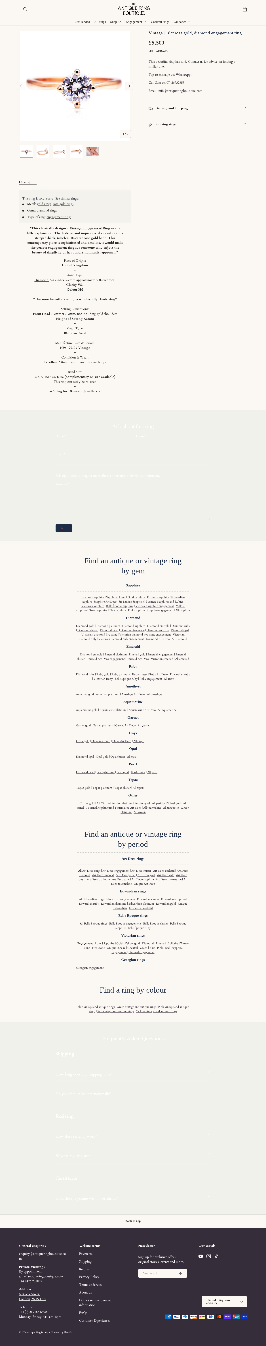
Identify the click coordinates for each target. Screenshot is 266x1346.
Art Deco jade (165, 875)
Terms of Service (90, 1284)
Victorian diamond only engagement (121, 639)
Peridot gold (142, 803)
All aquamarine (167, 710)
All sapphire (182, 610)
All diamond (179, 639)
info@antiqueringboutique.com (180, 91)
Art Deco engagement (116, 871)
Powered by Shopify (61, 1332)
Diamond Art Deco (158, 639)
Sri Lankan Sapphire (131, 602)
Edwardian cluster (148, 899)
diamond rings (47, 210)
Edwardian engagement (120, 899)
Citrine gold (87, 803)
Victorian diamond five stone (99, 635)
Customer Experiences (94, 1320)
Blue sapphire (117, 610)
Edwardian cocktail (141, 908)
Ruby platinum (120, 674)
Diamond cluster (87, 630)
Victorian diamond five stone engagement (145, 635)
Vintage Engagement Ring (90, 228)
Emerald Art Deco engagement (106, 659)
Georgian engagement (90, 968)
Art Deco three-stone (168, 879)
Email (59, 454)
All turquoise (171, 808)
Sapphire (109, 943)
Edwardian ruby (180, 674)
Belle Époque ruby (126, 679)
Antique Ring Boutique (38, 1332)
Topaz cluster (122, 788)
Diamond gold (85, 626)
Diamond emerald (158, 626)
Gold (119, 943)
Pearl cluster (138, 772)
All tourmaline (152, 808)
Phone (140, 436)
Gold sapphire (136, 597)
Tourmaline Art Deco (128, 808)
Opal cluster (117, 757)
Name (60, 436)
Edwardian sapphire (173, 899)
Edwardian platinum (141, 904)
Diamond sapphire (92, 597)
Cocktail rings (160, 22)
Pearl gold (123, 772)
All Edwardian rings (91, 899)
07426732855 (175, 83)
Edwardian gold (166, 904)
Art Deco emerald (103, 875)
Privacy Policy (89, 1277)
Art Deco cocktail (164, 871)
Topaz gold (83, 788)
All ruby (169, 679)
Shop (113, 22)
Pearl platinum (106, 772)
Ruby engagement (151, 679)
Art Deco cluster (141, 871)
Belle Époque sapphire (119, 606)
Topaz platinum (102, 788)
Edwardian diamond (113, 904)
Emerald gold (137, 655)
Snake (121, 948)
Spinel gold (174, 803)
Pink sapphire (136, 610)
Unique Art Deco (144, 884)
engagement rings (59, 217)
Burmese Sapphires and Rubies (164, 602)
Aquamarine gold (87, 710)
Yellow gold (132, 943)
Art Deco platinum (98, 879)
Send (63, 528)
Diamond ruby (181, 626)
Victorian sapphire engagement (154, 606)
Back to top (133, 1221)
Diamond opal (180, 630)
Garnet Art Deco (125, 725)
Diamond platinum (108, 626)
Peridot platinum (122, 803)
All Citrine (103, 803)
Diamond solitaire (158, 630)
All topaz (138, 788)
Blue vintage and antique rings (96, 1007)
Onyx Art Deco (121, 741)
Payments (85, 1253)
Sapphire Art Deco (105, 602)
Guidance (180, 22)
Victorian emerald (162, 659)
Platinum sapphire (158, 597)
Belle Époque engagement (125, 924)
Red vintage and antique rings (115, 1011)
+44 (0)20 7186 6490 (33, 1312)
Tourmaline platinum (99, 808)
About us (85, 1292)
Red (167, 948)
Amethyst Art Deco (133, 694)
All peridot (158, 803)
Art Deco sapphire (143, 879)
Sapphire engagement (160, 610)
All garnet (144, 725)
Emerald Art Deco (138, 659)
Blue (152, 948)
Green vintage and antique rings (136, 1007)
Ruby (98, 943)
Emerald (161, 943)
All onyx (138, 741)
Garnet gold (83, 725)
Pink (160, 948)
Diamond (41, 280)
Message (61, 484)
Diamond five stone (133, 630)
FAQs (83, 1313)
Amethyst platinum (107, 694)
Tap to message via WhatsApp (170, 74)
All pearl (152, 772)
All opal (131, 757)
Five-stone (98, 948)
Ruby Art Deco (158, 674)
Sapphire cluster (116, 597)
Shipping (85, 1261)
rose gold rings (63, 204)
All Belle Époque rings (93, 924)
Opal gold (102, 757)
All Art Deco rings (89, 871)
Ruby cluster (139, 674)
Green (143, 948)
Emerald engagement (160, 655)
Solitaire (173, 943)
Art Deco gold (146, 875)
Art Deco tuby (121, 879)
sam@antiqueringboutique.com (41, 1276)
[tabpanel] (75, 292)
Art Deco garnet (126, 875)
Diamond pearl (109, 630)
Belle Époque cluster (155, 924)
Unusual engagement (142, 952)
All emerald (182, 659)
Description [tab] (28, 182)
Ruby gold (102, 674)
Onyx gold (82, 741)
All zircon (140, 812)
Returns (84, 1269)
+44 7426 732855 (30, 1281)
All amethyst (154, 694)
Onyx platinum (100, 741)
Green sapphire (98, 610)
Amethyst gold (85, 694)
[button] (245, 9)
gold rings (44, 204)
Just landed (82, 22)
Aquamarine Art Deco (142, 710)
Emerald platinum (116, 655)
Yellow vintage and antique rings (156, 1011)
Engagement (134, 22)
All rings (100, 22)
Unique (111, 948)
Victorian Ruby (103, 679)
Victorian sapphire (92, 606)
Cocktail (132, 948)
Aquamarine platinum (113, 710)
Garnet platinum (103, 725)
